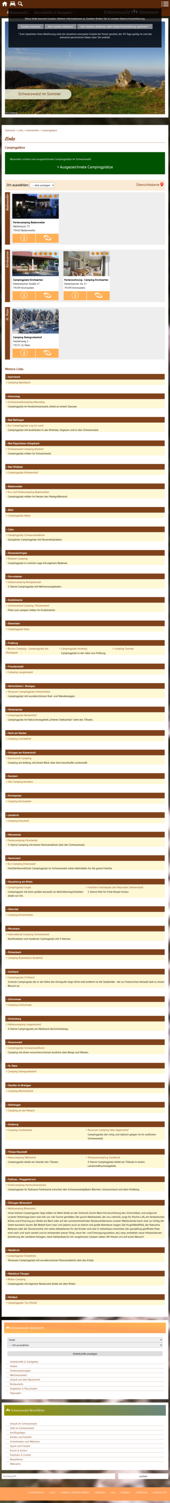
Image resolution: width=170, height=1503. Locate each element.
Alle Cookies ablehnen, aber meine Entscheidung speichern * (115, 26)
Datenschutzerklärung (132, 18)
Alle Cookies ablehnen (60, 26)
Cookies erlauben (31, 26)
